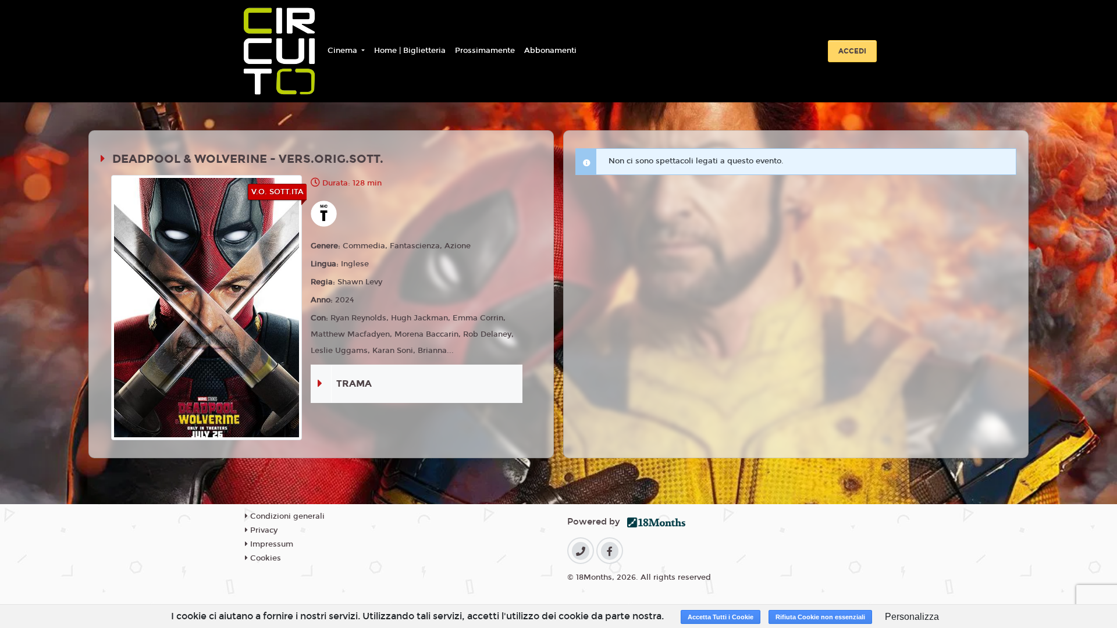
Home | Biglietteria (410, 50)
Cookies (264, 558)
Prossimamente (485, 50)
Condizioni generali (286, 516)
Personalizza (912, 617)
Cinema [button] (344, 50)
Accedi (852, 51)
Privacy (263, 530)
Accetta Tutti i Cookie (720, 616)
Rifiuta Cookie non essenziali (820, 616)
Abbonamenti (550, 50)
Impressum (270, 544)
